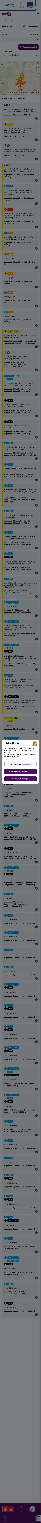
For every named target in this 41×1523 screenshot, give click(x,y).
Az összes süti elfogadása (20, 764)
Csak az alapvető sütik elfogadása (20, 771)
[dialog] (20, 761)
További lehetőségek (20, 779)
